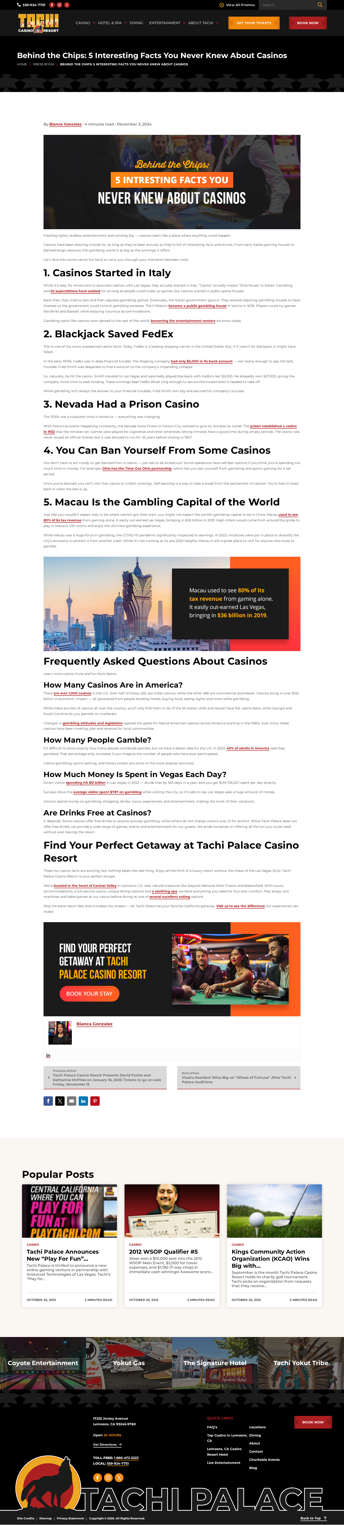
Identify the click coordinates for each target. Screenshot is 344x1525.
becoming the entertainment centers (183, 321)
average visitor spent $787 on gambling (107, 792)
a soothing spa (164, 891)
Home (22, 64)
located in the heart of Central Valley (85, 886)
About (254, 1443)
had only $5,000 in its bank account (202, 361)
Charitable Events (264, 1460)
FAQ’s (212, 1427)
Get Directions (105, 1444)
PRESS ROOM (43, 64)
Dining (255, 1435)
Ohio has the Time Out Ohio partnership (137, 468)
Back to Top (311, 1518)
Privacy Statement (70, 1518)
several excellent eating (169, 897)
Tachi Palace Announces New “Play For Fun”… (63, 1255)
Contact (256, 1451)
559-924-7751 (34, 5)
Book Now (308, 23)
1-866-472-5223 (126, 1458)
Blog (253, 1468)
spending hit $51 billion (86, 783)
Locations (257, 1427)
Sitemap (45, 1518)
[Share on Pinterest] (95, 1101)
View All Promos (240, 5)
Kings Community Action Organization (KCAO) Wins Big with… (271, 1258)
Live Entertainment (223, 1463)
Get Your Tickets (254, 23)
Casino (33, 1244)
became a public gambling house (197, 306)
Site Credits (25, 1518)
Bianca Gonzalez (65, 124)
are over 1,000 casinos (72, 693)
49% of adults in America (248, 748)
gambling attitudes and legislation (93, 723)
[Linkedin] (48, 1055)
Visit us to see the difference (240, 906)
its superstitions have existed (75, 291)
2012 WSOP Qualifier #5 (163, 1251)
